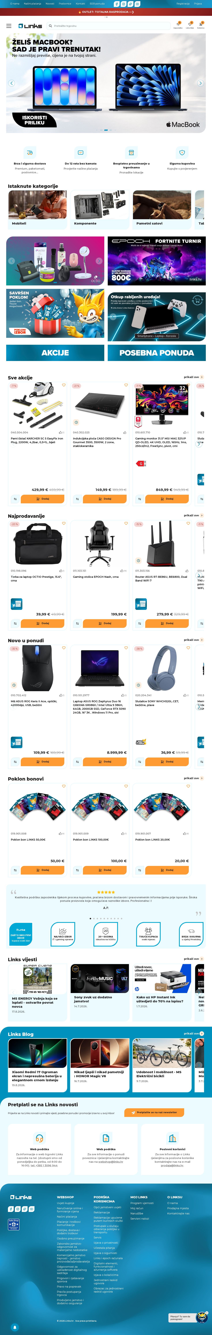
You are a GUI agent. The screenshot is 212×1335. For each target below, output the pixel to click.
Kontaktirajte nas (178, 1213)
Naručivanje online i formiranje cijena (70, 1210)
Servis (97, 1237)
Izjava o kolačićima (106, 1275)
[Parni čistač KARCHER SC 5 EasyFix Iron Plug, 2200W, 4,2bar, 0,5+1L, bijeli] (38, 444)
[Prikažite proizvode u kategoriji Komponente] (100, 209)
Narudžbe (137, 1213)
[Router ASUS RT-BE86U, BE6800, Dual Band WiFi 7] (162, 575)
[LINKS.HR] (15, 1327)
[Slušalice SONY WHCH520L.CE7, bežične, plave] (162, 706)
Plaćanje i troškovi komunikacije (69, 1223)
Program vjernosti (142, 1203)
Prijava (198, 3)
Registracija (183, 3)
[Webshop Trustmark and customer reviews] (13, 1224)
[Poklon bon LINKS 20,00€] (162, 830)
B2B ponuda (97, 3)
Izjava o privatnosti (106, 1242)
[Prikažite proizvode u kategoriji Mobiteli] (38, 209)
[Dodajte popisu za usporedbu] (15, 499)
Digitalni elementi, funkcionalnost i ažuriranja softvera (106, 1266)
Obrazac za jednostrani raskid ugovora (109, 1290)
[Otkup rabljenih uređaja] (157, 316)
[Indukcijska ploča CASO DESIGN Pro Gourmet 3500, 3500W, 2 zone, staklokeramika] (100, 444)
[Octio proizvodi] (55, 260)
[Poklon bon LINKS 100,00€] (100, 830)
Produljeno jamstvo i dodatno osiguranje (70, 1302)
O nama (14, 3)
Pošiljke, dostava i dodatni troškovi (68, 1232)
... (106, 904)
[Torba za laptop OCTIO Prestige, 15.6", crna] (38, 575)
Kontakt (80, 3)
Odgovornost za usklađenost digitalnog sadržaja (72, 1270)
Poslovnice (65, 3)
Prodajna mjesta (178, 1208)
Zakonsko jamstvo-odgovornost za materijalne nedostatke (72, 1247)
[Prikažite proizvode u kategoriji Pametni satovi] (162, 209)
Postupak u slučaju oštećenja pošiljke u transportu (106, 1229)
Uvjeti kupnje (65, 1203)
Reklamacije (102, 1212)
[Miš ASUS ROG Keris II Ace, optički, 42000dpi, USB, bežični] (38, 706)
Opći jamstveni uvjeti (107, 1207)
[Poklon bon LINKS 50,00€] (38, 830)
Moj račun (137, 1208)
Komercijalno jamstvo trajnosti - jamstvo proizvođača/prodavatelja (73, 1258)
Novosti (50, 3)
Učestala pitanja (104, 1248)
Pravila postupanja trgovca (69, 1293)
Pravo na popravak (69, 1286)
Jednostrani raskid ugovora (105, 1282)
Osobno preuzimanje (70, 1238)
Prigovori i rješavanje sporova (70, 1280)
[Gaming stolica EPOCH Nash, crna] (100, 575)
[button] (90, 918)
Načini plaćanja (32, 3)
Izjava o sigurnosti (105, 1253)
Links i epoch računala (108, 1258)
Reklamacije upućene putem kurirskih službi (108, 1219)
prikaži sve (191, 377)
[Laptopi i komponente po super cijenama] (106, 83)
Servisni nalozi (140, 1218)
